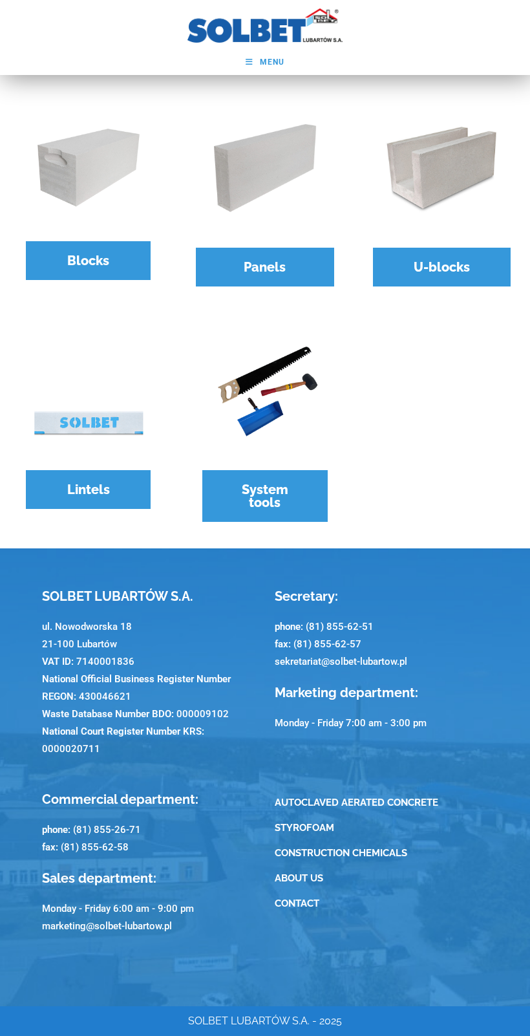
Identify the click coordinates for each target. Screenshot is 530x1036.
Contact (297, 903)
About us (299, 878)
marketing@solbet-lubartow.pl (107, 926)
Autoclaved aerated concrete (356, 802)
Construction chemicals (341, 853)
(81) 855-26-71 (107, 830)
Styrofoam (304, 828)
